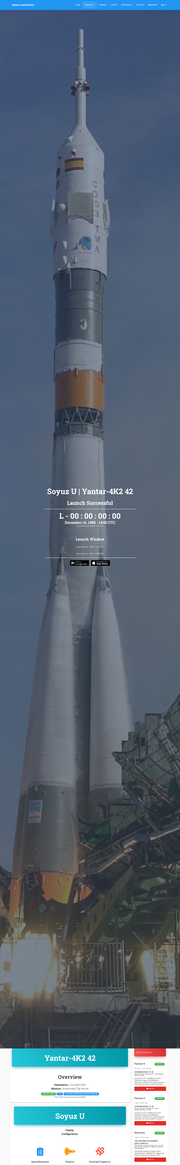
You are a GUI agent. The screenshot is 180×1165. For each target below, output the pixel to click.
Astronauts (126, 5)
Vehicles (140, 5)
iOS (164, 5)
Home (78, 5)
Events (114, 5)
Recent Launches (144, 1052)
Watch (151, 1088)
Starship (103, 5)
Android (153, 5)
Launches (89, 5)
